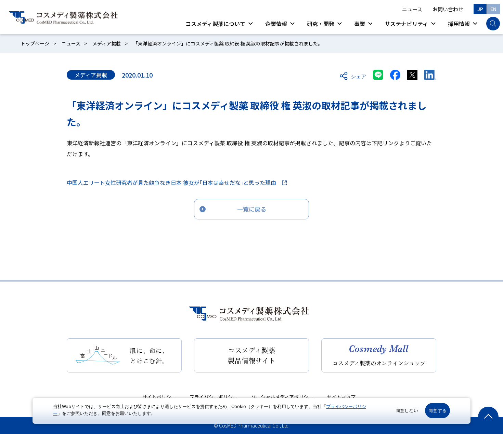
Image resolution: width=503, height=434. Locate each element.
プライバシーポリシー (213, 396)
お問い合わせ (448, 9)
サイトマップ (341, 396)
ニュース (412, 9)
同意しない (407, 410)
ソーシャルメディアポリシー (282, 396)
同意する (437, 410)
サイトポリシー (159, 396)
